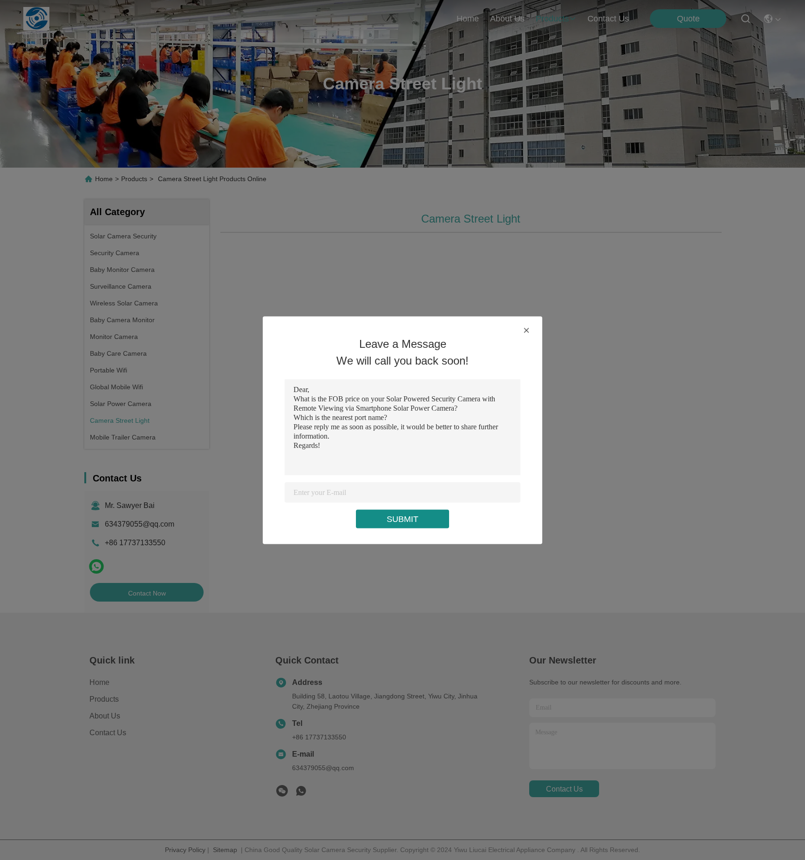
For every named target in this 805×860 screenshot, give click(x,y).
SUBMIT (402, 518)
